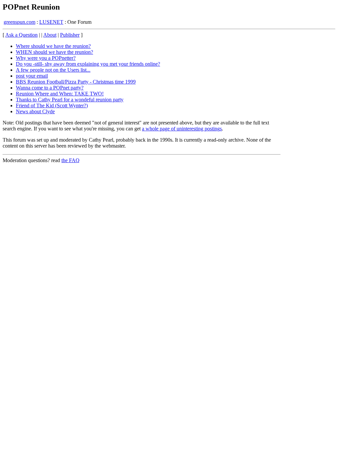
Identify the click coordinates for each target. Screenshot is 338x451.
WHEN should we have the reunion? (54, 52)
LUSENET (51, 22)
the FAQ (70, 160)
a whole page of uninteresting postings (182, 128)
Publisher (70, 35)
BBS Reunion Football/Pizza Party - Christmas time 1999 (76, 82)
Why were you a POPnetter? (46, 58)
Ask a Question (21, 35)
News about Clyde (35, 111)
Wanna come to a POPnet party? (50, 87)
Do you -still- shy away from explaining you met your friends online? (88, 64)
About (49, 35)
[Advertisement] (308, 132)
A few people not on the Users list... (53, 70)
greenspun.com (19, 22)
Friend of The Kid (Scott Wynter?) (52, 105)
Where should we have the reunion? (53, 46)
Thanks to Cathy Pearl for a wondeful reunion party (69, 99)
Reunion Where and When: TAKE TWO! (60, 93)
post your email (32, 76)
